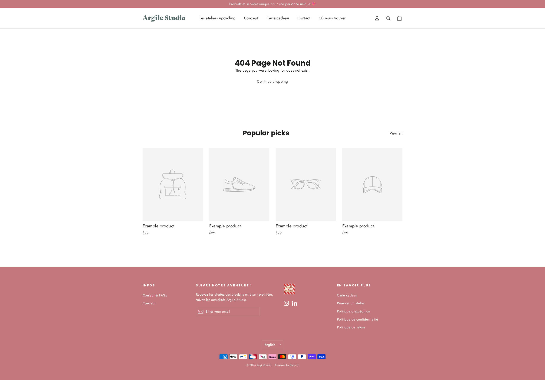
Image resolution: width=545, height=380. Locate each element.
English (269, 344)
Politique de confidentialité (357, 319)
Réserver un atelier (351, 303)
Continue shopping (272, 81)
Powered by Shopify (287, 365)
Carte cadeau (278, 18)
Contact (303, 18)
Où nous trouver (332, 18)
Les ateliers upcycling (217, 18)
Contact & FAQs (155, 295)
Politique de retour (351, 327)
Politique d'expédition (353, 311)
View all (396, 133)
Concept (251, 18)
